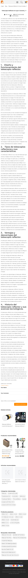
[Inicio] (2, 2)
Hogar (2, 6)
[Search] (21, 2)
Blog (6, 6)
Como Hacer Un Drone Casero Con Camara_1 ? (20, 480)
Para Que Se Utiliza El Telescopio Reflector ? (20, 425)
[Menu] (17, 2)
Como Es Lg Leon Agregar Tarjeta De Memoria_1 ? (6, 481)
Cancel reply (5, 385)
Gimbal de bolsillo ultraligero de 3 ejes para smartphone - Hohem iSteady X (19, 452)
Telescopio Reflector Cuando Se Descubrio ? (7, 425)
